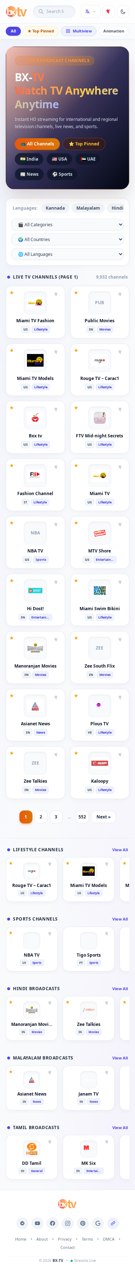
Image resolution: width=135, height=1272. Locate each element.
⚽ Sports (62, 174)
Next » (103, 817)
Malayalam (88, 208)
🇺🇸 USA (59, 159)
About (42, 1239)
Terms (87, 1239)
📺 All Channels (37, 144)
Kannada (55, 208)
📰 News (29, 174)
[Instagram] (67, 1223)
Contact (67, 1247)
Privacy (65, 1239)
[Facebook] (52, 1223)
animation (113, 31)
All (13, 31)
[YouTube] (37, 1223)
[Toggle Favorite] (56, 294)
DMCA (108, 1239)
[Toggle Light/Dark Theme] (123, 11)
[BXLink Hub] (113, 1223)
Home (20, 1239)
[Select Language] (90, 11)
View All (120, 849)
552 (82, 817)
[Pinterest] (83, 1223)
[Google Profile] (98, 1223)
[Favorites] (109, 11)
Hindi (117, 208)
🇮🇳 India (29, 159)
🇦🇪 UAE (88, 159)
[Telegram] (22, 1223)
